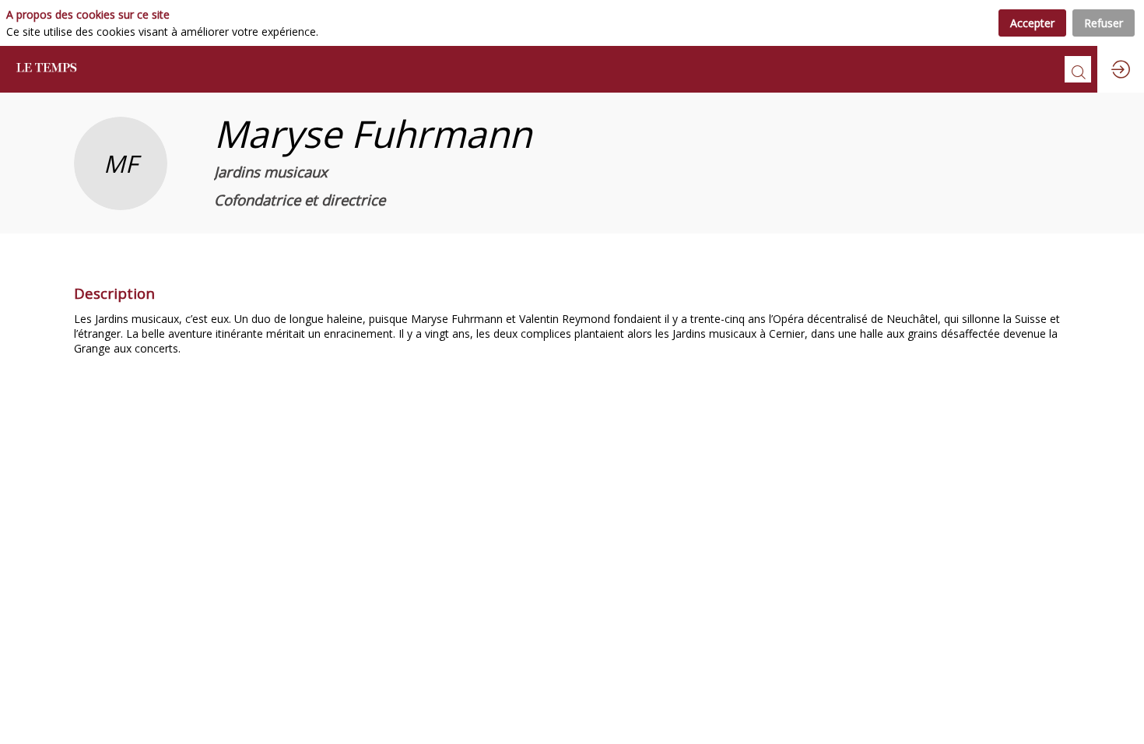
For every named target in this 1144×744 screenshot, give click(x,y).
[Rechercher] (1078, 69)
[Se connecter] (1120, 69)
